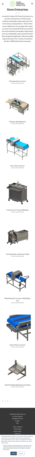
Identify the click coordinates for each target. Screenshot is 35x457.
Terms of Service (17, 427)
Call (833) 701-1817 (17, 418)
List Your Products (17, 416)
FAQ (17, 423)
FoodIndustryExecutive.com (17, 414)
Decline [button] (21, 453)
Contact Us (17, 433)
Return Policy (17, 431)
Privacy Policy (17, 429)
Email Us (17, 421)
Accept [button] (13, 453)
